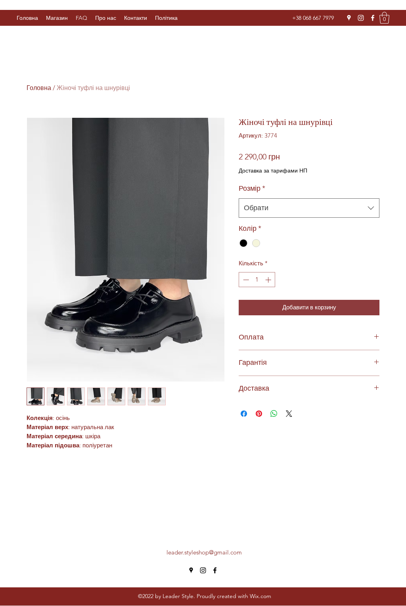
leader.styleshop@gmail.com (204, 552)
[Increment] (269, 279)
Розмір (252, 188)
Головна (39, 88)
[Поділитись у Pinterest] (259, 413)
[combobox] (309, 208)
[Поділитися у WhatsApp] (274, 413)
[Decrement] (245, 279)
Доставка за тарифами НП (273, 170)
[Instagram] (361, 18)
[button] (166, 18)
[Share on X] (289, 413)
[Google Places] (349, 18)
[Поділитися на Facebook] (244, 413)
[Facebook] (373, 18)
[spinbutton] (257, 279)
